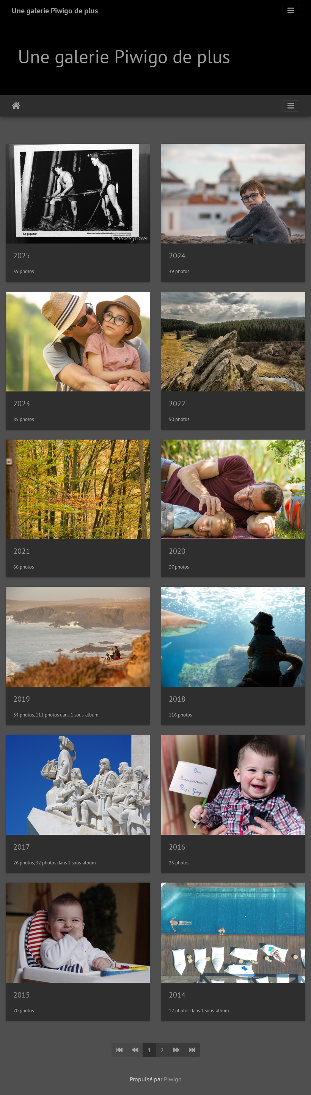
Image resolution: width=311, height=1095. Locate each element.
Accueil (16, 106)
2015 (21, 995)
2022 (177, 403)
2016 (177, 847)
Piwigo (173, 1079)
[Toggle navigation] (291, 10)
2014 (177, 995)
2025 (21, 256)
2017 (21, 847)
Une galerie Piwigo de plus (55, 11)
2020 (177, 551)
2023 (21, 403)
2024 (177, 256)
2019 (21, 699)
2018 (177, 699)
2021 (21, 551)
